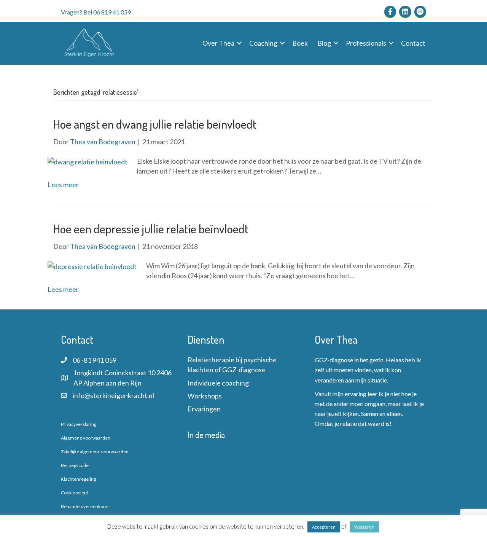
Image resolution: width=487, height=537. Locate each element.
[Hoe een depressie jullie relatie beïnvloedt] (92, 265)
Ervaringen (204, 409)
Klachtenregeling (78, 479)
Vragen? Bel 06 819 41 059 (96, 12)
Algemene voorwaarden (85, 438)
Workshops (205, 396)
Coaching (263, 43)
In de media (206, 434)
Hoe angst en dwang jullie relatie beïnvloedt (154, 124)
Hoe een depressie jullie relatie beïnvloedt (150, 228)
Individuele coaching (218, 383)
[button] (239, 43)
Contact (413, 43)
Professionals (366, 43)
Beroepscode (75, 465)
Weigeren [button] (364, 526)
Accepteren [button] (324, 526)
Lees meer (63, 184)
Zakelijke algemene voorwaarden (95, 451)
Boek (300, 43)
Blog (324, 43)
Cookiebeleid (74, 493)
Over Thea (218, 43)
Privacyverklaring (78, 424)
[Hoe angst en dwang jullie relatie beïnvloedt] (87, 161)
